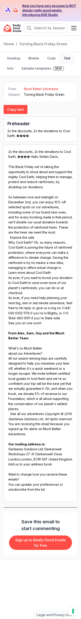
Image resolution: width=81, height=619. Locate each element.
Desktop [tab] (13, 58)
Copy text (15, 109)
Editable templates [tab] (42, 68)
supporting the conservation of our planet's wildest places (38, 404)
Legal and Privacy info (54, 615)
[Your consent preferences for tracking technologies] (73, 611)
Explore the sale (22, 237)
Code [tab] (51, 58)
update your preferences (40, 484)
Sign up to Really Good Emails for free (40, 543)
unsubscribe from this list (26, 489)
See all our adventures (27, 414)
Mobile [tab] (33, 58)
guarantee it (35, 388)
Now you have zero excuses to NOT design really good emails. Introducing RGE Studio (49, 10)
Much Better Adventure (41, 89)
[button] (72, 28)
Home (9, 44)
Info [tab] (10, 68)
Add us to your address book (30, 464)
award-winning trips (32, 358)
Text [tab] (67, 58)
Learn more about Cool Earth (29, 272)
